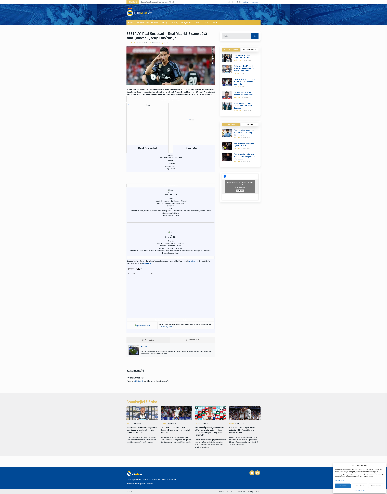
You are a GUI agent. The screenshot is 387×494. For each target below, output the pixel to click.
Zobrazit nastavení (376, 486)
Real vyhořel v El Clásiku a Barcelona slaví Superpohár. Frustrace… (245, 156)
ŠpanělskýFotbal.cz (167, 327)
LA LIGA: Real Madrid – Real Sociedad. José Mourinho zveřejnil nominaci (175, 430)
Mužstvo (237, 60)
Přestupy (174, 23)
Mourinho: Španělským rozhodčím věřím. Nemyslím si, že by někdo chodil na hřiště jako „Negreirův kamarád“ (209, 431)
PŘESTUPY (249, 124)
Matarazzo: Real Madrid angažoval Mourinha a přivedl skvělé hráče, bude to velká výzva (141, 430)
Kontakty (250, 491)
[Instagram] (257, 472)
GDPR (364, 490)
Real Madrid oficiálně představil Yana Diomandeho (245, 56)
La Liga (129, 43)
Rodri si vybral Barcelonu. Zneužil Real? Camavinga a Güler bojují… (244, 132)
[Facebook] (251, 472)
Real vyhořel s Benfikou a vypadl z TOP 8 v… (244, 144)
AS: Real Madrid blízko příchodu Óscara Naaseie (244, 93)
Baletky (237, 137)
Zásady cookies (357, 490)
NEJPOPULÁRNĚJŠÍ (249, 49)
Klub (206, 23)
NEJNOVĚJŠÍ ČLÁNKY (231, 49)
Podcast (221, 491)
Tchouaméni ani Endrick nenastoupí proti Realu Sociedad (243, 105)
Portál (214, 23)
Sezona (198, 23)
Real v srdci (230, 491)
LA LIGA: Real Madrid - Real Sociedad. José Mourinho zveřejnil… (244, 81)
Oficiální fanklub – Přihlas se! (147, 23)
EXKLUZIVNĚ (231, 124)
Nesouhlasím (359, 486)
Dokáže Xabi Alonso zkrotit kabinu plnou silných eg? (157, 2)
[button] (383, 465)
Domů (130, 23)
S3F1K (166, 43)
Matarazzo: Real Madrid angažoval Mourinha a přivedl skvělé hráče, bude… (245, 68)
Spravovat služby (339, 480)
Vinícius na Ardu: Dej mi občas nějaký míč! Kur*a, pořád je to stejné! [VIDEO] (242, 430)
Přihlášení (246, 2)
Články (164, 23)
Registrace (255, 2)
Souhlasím (343, 486)
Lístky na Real (186, 23)
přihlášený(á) (138, 381)
